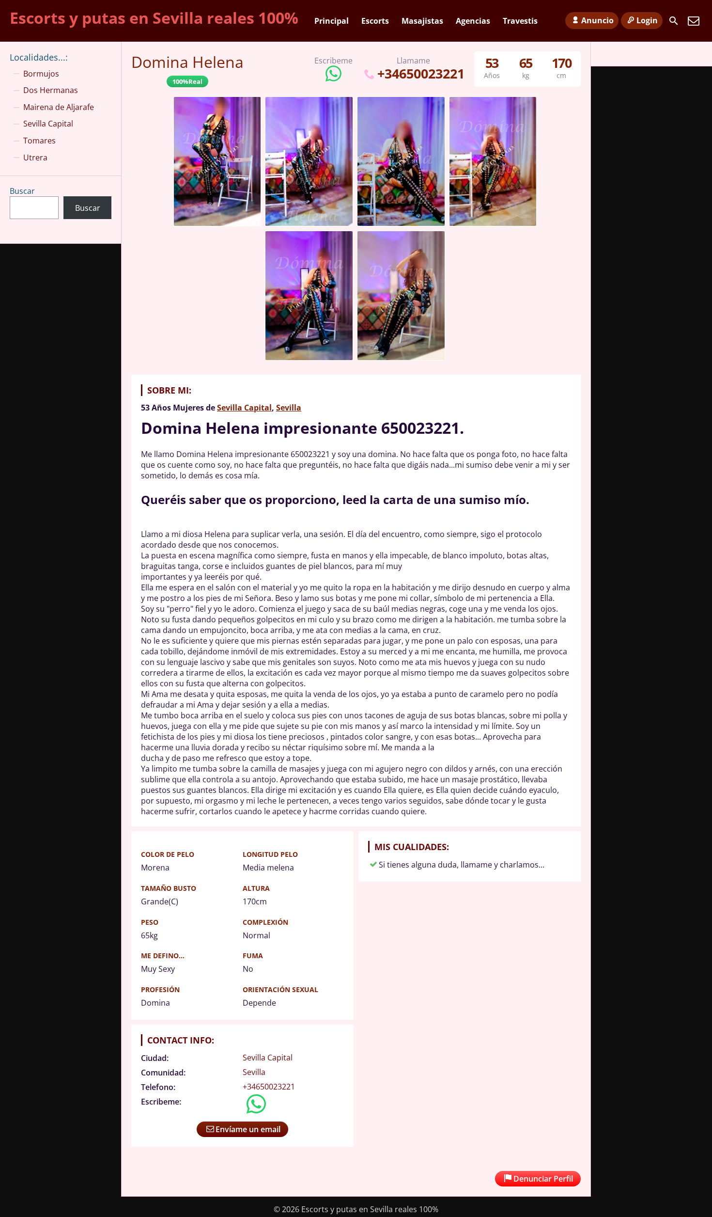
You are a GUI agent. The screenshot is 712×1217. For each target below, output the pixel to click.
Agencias (473, 21)
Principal (331, 21)
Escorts (375, 21)
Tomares (39, 140)
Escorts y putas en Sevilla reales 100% (154, 17)
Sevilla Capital (244, 407)
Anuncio (597, 20)
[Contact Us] (693, 21)
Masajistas (422, 21)
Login (647, 20)
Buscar (22, 191)
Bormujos (41, 73)
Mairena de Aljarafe (58, 107)
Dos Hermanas (50, 90)
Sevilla (288, 407)
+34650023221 (420, 73)
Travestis (520, 21)
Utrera (35, 157)
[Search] (673, 21)
